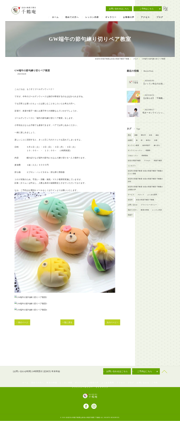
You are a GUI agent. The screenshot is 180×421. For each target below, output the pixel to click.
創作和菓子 (146, 145)
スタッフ (141, 195)
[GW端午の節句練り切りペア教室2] (30, 297)
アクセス (147, 160)
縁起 (157, 135)
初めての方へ (132, 210)
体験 (136, 135)
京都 (155, 140)
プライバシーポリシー (149, 205)
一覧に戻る (67, 322)
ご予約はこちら (147, 9)
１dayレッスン (133, 155)
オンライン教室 (133, 145)
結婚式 (130, 140)
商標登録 (145, 155)
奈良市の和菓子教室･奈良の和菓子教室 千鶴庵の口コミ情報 (145, 172)
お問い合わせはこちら (119, 9)
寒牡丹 (143, 135)
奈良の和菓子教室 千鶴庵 (145, 200)
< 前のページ (22, 322)
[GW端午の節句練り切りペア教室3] (30, 303)
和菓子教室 (158, 160)
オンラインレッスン (135, 150)
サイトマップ (102, 387)
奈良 (150, 135)
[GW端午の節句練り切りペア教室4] (30, 310)
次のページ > (112, 322)
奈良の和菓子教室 (134, 160)
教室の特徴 (145, 210)
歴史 (129, 135)
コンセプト (132, 166)
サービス (131, 195)
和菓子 (130, 215)
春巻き (148, 140)
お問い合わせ (132, 205)
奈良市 (130, 200)
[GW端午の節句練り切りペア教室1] (64, 194)
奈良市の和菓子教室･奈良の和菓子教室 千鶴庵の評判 (145, 180)
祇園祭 (148, 150)
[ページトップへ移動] (164, 371)
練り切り (157, 145)
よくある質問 (152, 195)
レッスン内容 (157, 210)
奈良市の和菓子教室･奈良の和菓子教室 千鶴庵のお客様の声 (145, 188)
